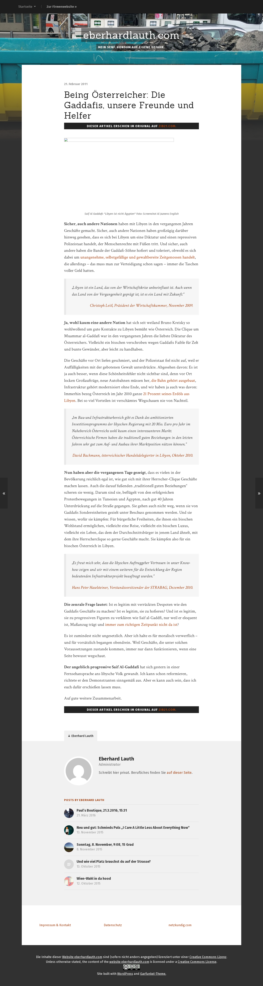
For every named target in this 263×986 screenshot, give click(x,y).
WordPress (125, 974)
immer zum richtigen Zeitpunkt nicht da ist (141, 624)
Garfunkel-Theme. (153, 974)
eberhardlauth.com (131, 35)
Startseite (25, 6)
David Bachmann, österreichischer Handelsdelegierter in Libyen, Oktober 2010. (132, 455)
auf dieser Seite (179, 773)
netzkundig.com (180, 925)
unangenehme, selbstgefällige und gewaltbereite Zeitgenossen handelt (137, 257)
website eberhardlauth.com (129, 962)
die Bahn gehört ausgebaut (173, 380)
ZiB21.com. (167, 126)
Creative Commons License (197, 962)
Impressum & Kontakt (55, 925)
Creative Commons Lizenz (207, 957)
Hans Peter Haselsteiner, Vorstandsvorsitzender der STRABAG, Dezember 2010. (132, 587)
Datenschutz (113, 925)
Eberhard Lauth (116, 759)
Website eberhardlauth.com (82, 957)
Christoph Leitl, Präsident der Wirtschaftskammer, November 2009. (141, 305)
